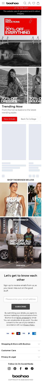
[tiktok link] (32, 368)
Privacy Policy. (29, 325)
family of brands (22, 318)
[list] (20, 8)
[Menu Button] (3, 3)
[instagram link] (9, 368)
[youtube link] (26, 368)
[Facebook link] (20, 368)
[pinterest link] (15, 368)
